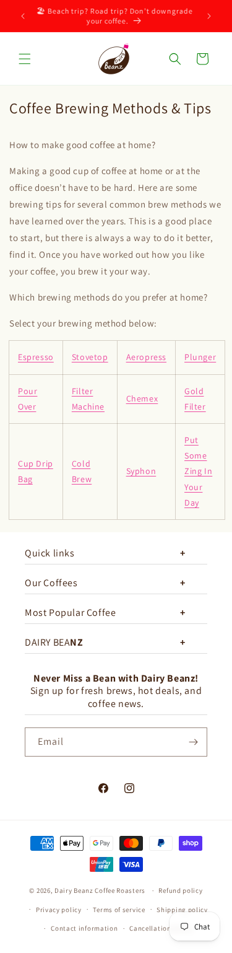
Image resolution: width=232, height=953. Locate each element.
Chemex (142, 398)
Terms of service (119, 909)
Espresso (36, 356)
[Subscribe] (193, 742)
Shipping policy (182, 909)
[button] (24, 58)
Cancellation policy (160, 928)
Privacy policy (59, 909)
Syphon (141, 470)
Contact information (84, 928)
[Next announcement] (209, 16)
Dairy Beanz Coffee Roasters (99, 890)
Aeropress (146, 356)
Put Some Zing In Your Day (198, 471)
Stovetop (90, 356)
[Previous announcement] (23, 16)
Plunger (200, 356)
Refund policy (180, 890)
